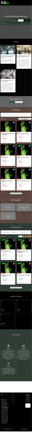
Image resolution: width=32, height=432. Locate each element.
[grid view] (23, 119)
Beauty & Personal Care (24, 207)
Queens (4, 136)
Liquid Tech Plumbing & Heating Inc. (23, 252)
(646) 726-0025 (5, 279)
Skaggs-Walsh (4, 157)
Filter (20, 118)
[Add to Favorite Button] (14, 122)
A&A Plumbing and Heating (24, 275)
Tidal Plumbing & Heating (23, 133)
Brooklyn (19, 309)
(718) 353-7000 (5, 160)
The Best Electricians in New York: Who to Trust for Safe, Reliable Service (7, 56)
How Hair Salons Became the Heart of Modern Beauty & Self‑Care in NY (23, 56)
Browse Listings (13, 397)
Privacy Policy (24, 428)
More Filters (21, 20)
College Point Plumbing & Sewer (7, 181)
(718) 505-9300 (21, 137)
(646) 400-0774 (5, 254)
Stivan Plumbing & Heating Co (23, 181)
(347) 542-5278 (5, 185)
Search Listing (27, 20)
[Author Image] (2, 132)
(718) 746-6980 (21, 278)
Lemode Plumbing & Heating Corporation (7, 134)
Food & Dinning (8, 207)
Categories (13, 401)
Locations (13, 402)
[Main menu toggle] (30, 3)
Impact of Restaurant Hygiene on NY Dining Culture (7, 81)
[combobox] (13, 20)
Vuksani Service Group (7, 251)
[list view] (25, 119)
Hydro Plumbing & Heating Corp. (23, 158)
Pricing (13, 398)
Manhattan (4, 323)
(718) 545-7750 (21, 185)
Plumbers (4, 164)
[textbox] (13, 20)
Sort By (29, 118)
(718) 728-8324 (21, 255)
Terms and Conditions (24, 429)
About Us (13, 403)
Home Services (7, 215)
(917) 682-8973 (21, 161)
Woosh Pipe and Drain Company (6, 275)
